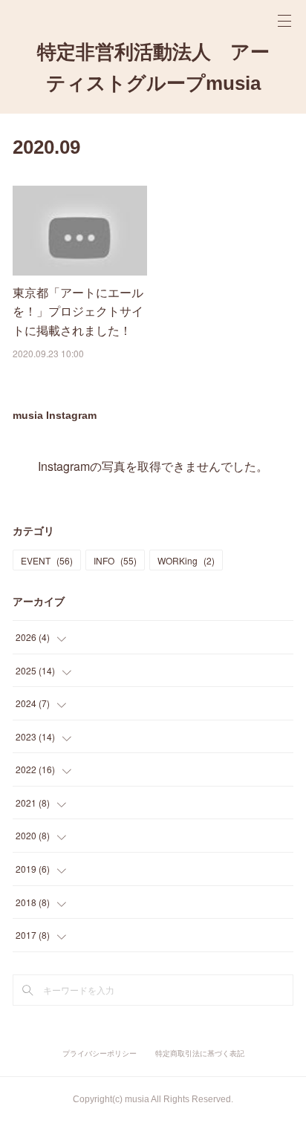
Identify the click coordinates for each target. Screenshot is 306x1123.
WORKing (186, 560)
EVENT (47, 560)
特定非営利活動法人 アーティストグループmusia (153, 67)
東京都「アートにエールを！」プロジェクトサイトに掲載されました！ (78, 311)
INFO (115, 560)
